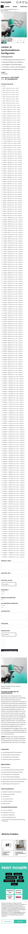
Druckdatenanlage (11, 877)
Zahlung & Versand (9, 880)
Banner (7, 6)
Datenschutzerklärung (15, 915)
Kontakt (9, 874)
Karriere (14, 884)
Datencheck (18, 874)
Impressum (3, 916)
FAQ (21, 877)
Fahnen (15, 6)
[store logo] (6, 2)
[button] (23, 2)
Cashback (20, 880)
